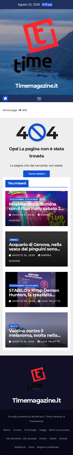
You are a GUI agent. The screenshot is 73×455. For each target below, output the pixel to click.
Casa (31, 447)
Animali (14, 240)
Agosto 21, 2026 (23, 214)
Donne (43, 438)
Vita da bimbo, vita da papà (24, 199)
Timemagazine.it (36, 86)
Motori (7, 429)
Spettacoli (20, 447)
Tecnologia (30, 429)
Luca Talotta (50, 301)
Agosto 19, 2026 (23, 341)
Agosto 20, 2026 (24, 255)
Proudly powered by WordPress (26, 416)
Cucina (17, 429)
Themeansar (36, 421)
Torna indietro (36, 173)
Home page (10, 110)
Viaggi (42, 429)
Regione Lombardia (47, 447)
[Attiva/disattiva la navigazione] (39, 98)
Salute (14, 326)
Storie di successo (59, 429)
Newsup (57, 416)
